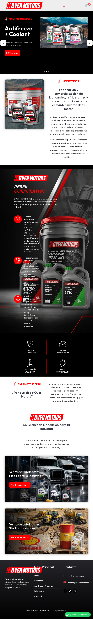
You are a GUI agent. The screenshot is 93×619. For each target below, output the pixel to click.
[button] (44, 71)
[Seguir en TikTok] (70, 591)
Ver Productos (18, 484)
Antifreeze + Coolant (44, 586)
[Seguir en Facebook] (65, 591)
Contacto (38, 596)
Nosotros (38, 580)
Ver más (13, 64)
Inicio (36, 575)
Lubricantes (39, 591)
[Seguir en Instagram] (75, 591)
